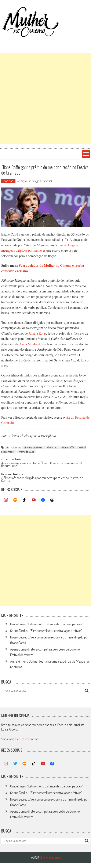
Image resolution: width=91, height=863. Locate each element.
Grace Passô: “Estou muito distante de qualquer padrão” (46, 624)
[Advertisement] (45, 98)
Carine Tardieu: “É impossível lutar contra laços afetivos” (46, 631)
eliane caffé (68, 447)
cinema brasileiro (33, 447)
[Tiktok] (24, 500)
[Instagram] (6, 500)
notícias (8, 181)
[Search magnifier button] (87, 691)
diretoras (52, 447)
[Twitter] (15, 763)
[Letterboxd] (15, 500)
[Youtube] (33, 500)
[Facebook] (43, 500)
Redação (21, 181)
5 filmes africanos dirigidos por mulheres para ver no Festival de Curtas (42, 480)
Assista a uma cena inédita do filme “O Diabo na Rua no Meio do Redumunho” (42, 465)
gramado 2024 (26, 451)
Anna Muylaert (29, 344)
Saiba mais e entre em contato (20, 739)
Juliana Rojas (37, 333)
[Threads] (52, 500)
